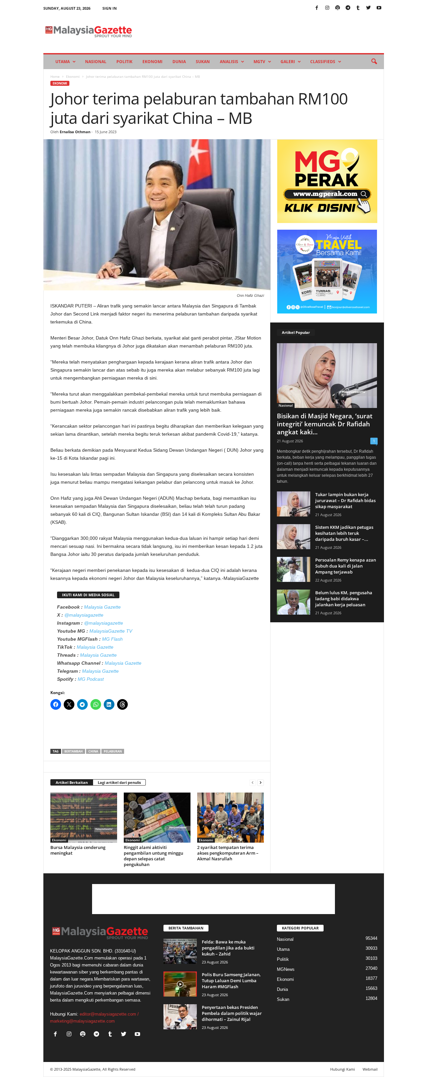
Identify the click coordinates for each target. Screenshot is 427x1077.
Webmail (370, 1069)
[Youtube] (379, 8)
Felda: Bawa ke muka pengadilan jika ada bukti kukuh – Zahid (228, 948)
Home (55, 76)
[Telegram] (348, 8)
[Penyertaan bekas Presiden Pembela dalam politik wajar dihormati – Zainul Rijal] (180, 1016)
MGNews (286, 969)
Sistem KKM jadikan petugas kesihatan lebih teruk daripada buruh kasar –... (344, 533)
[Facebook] (317, 8)
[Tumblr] (358, 8)
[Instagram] (327, 8)
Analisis (229, 61)
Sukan (203, 61)
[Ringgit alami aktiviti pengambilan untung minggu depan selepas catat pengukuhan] (157, 818)
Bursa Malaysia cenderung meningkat (77, 850)
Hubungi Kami (342, 1069)
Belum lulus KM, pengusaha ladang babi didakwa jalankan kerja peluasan (343, 599)
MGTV (259, 61)
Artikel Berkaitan (72, 782)
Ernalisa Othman (75, 131)
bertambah (73, 751)
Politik (124, 61)
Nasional (95, 61)
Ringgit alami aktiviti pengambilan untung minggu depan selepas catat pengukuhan (153, 855)
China (93, 751)
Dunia (179, 61)
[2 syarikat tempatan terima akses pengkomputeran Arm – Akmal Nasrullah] (230, 818)
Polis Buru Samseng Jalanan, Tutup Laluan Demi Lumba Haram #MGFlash (231, 981)
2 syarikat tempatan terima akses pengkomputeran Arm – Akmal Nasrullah (228, 853)
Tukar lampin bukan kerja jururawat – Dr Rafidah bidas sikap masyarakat (345, 500)
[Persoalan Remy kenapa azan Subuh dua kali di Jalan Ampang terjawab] (293, 569)
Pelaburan (113, 751)
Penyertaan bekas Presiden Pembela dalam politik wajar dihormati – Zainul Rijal (232, 1013)
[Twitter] (369, 8)
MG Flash (112, 639)
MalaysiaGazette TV (110, 631)
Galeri (288, 61)
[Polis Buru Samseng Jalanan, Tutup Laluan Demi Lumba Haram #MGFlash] (180, 984)
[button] (374, 61)
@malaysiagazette (83, 615)
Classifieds (322, 61)
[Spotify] (338, 8)
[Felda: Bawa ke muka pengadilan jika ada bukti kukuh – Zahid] (180, 951)
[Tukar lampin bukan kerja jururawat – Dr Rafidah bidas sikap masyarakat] (293, 503)
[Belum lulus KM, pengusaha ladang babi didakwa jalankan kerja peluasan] (293, 602)
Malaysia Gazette (102, 607)
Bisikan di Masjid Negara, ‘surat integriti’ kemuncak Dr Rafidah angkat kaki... (325, 424)
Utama (62, 61)
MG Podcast (91, 679)
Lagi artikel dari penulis (119, 782)
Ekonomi (152, 61)
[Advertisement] (157, 731)
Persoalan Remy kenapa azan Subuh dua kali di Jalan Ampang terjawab (345, 566)
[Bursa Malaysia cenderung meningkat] (83, 818)
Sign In (109, 8)
